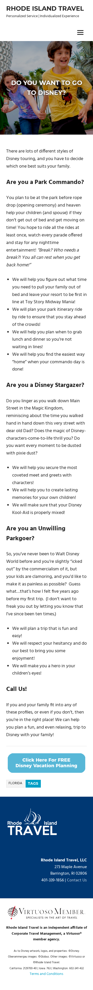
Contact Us (77, 880)
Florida (15, 783)
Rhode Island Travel (45, 8)
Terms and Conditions (46, 974)
